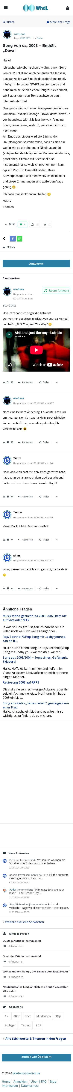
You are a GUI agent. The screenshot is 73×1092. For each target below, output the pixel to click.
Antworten (27, 382)
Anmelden (20, 1081)
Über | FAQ (39, 1081)
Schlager (10, 1025)
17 (6, 1016)
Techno (26, 1025)
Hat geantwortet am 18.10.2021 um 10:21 (33, 560)
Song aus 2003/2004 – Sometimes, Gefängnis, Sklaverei (35, 659)
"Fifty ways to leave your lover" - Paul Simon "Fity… (36, 891)
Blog (53, 1081)
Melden (11, 247)
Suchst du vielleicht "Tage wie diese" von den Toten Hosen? (39, 906)
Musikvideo (43, 1016)
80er (16, 1016)
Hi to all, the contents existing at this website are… (39, 876)
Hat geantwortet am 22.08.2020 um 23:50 (33, 517)
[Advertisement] (36, 778)
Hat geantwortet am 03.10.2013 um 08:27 (33, 403)
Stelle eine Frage (60, 22)
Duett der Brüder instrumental (22, 940)
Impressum (10, 1086)
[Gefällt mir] (6, 224)
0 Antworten (15, 946)
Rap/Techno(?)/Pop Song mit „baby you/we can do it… (34, 639)
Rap (58, 1016)
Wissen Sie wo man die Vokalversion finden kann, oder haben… (37, 861)
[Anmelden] (67, 8)
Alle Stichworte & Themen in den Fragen (35, 1039)
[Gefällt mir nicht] (14, 224)
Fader (12, 889)
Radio (39, 38)
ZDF (38, 1025)
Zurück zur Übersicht (37, 1056)
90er (28, 1016)
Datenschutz (30, 1086)
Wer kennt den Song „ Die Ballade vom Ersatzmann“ (36, 971)
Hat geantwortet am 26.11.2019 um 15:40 (33, 463)
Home (6, 1081)
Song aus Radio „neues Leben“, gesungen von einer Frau (36, 705)
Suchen (10, 22)
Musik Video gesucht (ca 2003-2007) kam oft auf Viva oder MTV (35, 618)
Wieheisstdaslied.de (26, 1073)
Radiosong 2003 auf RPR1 (21, 682)
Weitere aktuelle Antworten (24, 922)
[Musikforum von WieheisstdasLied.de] (37, 8)
